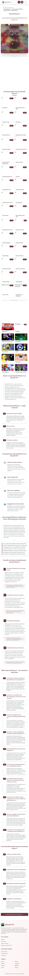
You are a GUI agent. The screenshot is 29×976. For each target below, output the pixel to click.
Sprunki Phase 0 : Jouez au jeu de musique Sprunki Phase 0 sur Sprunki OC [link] (13, 9)
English (2, 961)
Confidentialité (4, 953)
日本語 (16, 961)
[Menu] (25, 2)
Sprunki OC (3, 941)
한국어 (2, 967)
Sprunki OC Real (4, 943)
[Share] (26, 51)
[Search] (19, 2)
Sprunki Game (10, 7)
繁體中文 (17, 965)
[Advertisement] (14, 71)
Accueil (4, 7)
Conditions (3, 955)
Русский (3, 965)
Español (3, 963)
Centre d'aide (4, 951)
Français (16, 967)
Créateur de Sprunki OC (6, 945)
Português (17, 963)
